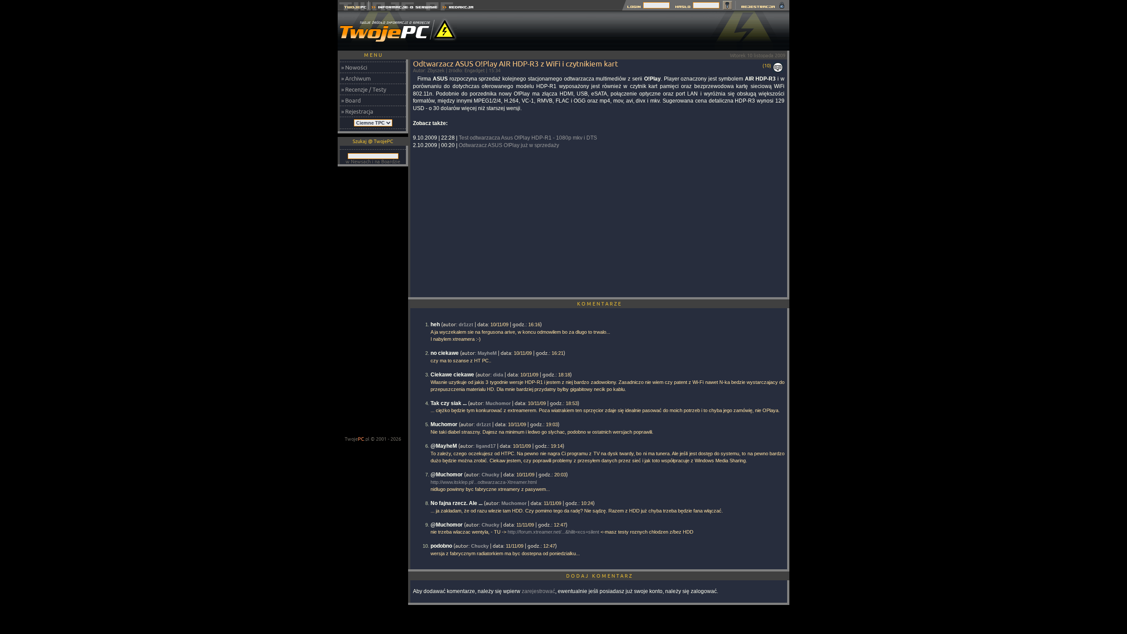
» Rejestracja (357, 111)
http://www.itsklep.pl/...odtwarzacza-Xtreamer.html (484, 482)
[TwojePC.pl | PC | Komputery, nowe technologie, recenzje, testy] (353, 8)
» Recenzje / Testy (363, 89)
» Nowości (354, 67)
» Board (351, 100)
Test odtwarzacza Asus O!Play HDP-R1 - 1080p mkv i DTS (528, 138)
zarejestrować (538, 591)
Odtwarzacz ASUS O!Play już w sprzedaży (509, 145)
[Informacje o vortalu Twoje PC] (404, 8)
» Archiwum (356, 78)
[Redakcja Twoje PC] (458, 8)
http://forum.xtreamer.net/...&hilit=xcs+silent (553, 531)
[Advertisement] (629, 31)
